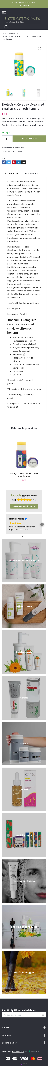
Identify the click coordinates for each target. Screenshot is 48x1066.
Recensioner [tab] (31, 174)
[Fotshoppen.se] (24, 20)
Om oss (5, 1028)
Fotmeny (6, 1036)
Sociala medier (9, 1043)
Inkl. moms (23, 5)
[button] (6, 525)
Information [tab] (12, 174)
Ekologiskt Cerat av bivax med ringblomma (24, 475)
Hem (4, 34)
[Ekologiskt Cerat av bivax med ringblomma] (24, 456)
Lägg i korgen (31, 139)
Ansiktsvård (13, 34)
